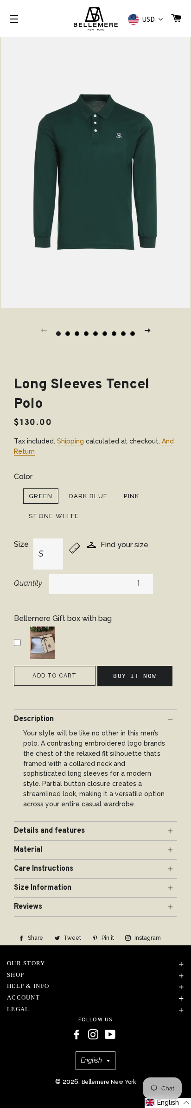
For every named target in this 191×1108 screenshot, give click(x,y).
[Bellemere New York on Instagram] (93, 1035)
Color (23, 476)
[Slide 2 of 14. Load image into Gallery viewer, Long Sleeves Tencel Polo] (67, 333)
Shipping (70, 441)
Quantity (28, 583)
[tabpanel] (95, 171)
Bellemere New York (109, 1082)
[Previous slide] (43, 330)
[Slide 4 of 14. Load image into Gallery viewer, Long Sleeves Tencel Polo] (86, 333)
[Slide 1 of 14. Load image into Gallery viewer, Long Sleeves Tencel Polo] (58, 333)
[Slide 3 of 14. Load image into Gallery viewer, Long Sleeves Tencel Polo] (77, 333)
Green (41, 496)
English (91, 1060)
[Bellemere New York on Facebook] (76, 1035)
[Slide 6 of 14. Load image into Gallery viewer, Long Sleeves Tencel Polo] (104, 333)
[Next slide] (147, 330)
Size (21, 544)
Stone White (54, 516)
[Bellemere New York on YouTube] (110, 1035)
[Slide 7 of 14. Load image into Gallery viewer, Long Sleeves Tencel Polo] (114, 333)
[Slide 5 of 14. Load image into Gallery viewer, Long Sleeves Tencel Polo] (95, 333)
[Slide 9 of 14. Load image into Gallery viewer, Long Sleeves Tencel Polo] (132, 333)
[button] (168, 1103)
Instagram (147, 938)
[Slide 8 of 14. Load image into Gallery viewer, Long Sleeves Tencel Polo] (123, 333)
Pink (131, 496)
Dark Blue (88, 496)
